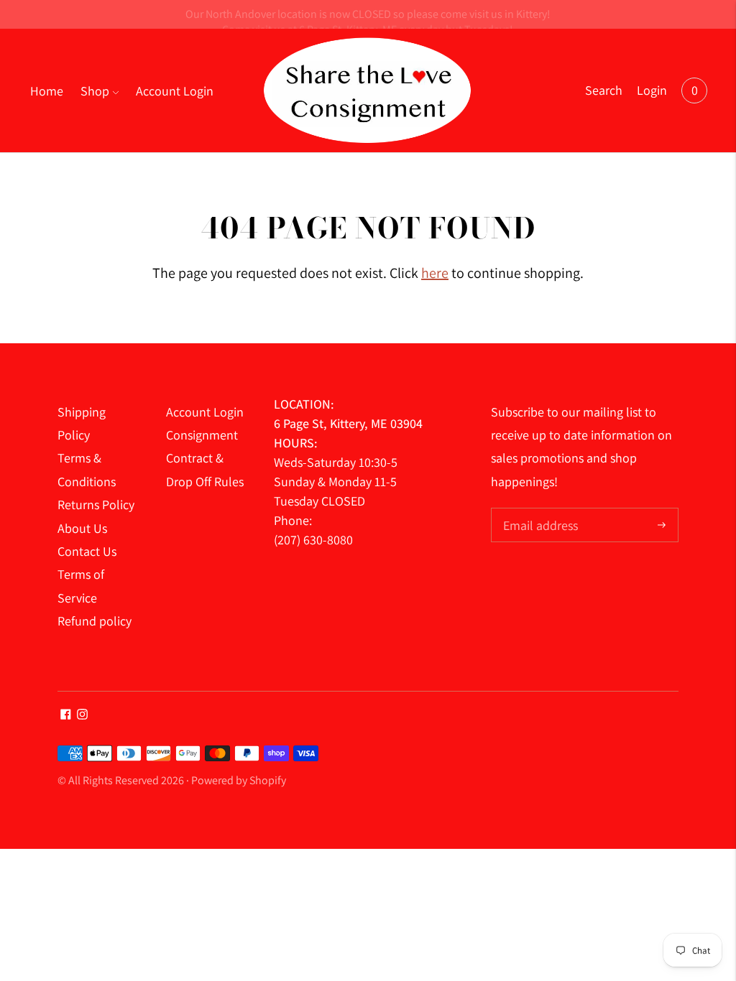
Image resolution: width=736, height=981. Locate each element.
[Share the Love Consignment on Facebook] (65, 715)
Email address (538, 509)
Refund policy (95, 621)
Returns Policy (96, 504)
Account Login (174, 91)
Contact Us (87, 551)
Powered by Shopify (238, 780)
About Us (82, 528)
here (434, 273)
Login (652, 90)
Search (603, 90)
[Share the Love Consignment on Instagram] (82, 715)
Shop (94, 91)
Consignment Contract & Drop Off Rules (205, 458)
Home (46, 91)
